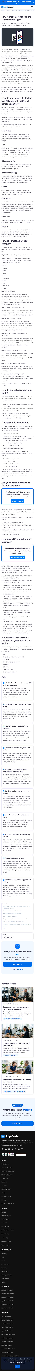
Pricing (3, 1192)
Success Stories (5, 1189)
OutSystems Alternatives (8, 1334)
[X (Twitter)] (4, 937)
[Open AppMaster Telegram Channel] (6, 1149)
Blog (2, 1257)
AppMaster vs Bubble (7, 1297)
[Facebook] (7, 937)
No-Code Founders (6, 1275)
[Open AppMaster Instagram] (22, 1149)
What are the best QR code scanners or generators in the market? (17, 925)
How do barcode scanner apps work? (12, 913)
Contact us (4, 1223)
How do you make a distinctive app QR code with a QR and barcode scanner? (16, 907)
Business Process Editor (8, 1171)
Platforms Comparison (7, 1203)
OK (17, 1366)
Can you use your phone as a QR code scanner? (15, 919)
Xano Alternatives (6, 1316)
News (3, 1260)
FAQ (4, 928)
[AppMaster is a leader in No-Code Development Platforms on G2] (2, 1154)
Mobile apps (4, 1164)
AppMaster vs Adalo (7, 1290)
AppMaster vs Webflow (7, 1293)
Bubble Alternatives (6, 1320)
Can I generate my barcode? (10, 916)
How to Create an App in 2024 (9, 1356)
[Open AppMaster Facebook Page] (9, 1149)
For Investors (5, 1226)
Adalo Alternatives (6, 1345)
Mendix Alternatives (7, 1338)
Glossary (3, 1282)
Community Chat (6, 1241)
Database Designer (6, 1167)
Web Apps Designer (6, 1175)
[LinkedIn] (11, 937)
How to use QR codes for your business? (13, 921)
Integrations (4, 1178)
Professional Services (7, 1230)
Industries (4, 1185)
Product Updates (6, 1196)
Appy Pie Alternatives (7, 1331)
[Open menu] (32, 7)
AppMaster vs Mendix (7, 1304)
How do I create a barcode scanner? (12, 910)
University (4, 1253)
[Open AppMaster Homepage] (17, 1136)
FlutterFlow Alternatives (8, 1348)
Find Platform (5, 1278)
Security (3, 1200)
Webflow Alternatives (7, 1341)
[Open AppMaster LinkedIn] (15, 1149)
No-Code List (5, 1271)
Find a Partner (5, 1219)
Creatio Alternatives (7, 1327)
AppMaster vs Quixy (7, 1308)
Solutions (4, 1182)
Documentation (5, 1245)
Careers (3, 1212)
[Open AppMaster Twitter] (12, 1149)
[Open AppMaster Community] (2, 1149)
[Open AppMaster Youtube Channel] (19, 1149)
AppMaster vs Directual (7, 1301)
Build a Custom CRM (7, 1352)
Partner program (5, 1215)
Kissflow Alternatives (7, 1323)
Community (4, 1238)
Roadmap (4, 1268)
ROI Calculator (5, 1264)
